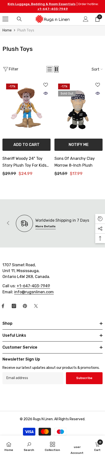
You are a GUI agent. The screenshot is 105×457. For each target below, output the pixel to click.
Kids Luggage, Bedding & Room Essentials (41, 4)
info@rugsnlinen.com (34, 292)
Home (7, 30)
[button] (49, 69)
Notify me (79, 144)
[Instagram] (14, 306)
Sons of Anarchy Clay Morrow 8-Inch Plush (74, 162)
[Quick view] (45, 93)
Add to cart (26, 144)
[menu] (5, 19)
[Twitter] (36, 306)
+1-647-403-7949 (52, 9)
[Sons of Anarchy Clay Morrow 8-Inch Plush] (78, 108)
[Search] (19, 19)
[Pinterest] (25, 306)
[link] (29, 446)
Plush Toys (25, 30)
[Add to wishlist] (45, 84)
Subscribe (84, 378)
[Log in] (85, 19)
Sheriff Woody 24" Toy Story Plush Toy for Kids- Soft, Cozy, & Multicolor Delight (25, 162)
